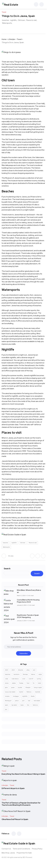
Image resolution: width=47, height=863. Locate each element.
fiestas (21, 683)
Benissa (25, 674)
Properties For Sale (24, 853)
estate (14, 683)
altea (28, 670)
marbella (37, 692)
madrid (21, 692)
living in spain (38, 687)
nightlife (13, 20)
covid (23, 679)
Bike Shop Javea (8, 853)
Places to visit (31, 20)
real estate (37, 701)
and (34, 670)
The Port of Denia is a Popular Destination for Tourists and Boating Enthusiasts (21, 804)
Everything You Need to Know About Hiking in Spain (23, 774)
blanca (33, 674)
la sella (20, 687)
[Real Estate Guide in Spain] (10, 4)
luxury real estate (10, 692)
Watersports (7, 23)
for (33, 683)
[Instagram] (19, 833)
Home (4, 39)
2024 (13, 670)
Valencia (35, 705)
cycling (39, 679)
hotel (39, 683)
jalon (6, 687)
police (17, 701)
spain (6, 705)
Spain (34, 62)
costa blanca (15, 679)
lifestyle (27, 687)
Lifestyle (11, 39)
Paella (32, 696)
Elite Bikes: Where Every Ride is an (29, 591)
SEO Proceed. (27, 857)
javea (12, 687)
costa (6, 679)
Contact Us (6, 849)
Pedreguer (8, 701)
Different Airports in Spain (13, 788)
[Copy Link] (10, 28)
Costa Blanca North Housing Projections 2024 (28, 601)
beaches (5, 20)
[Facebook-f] (13, 833)
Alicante (20, 670)
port (23, 701)
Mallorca (29, 692)
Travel (19, 39)
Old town (21, 20)
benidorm (16, 674)
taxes (22, 705)
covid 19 (31, 679)
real (29, 701)
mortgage (16, 696)
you (6, 709)
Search (7, 568)
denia (6, 683)
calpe (40, 674)
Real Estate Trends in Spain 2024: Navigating (28, 616)
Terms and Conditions (21, 849)
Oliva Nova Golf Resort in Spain (15, 819)
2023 (6, 670)
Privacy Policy (37, 849)
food (28, 683)
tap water (14, 705)
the (28, 705)
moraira (7, 696)
